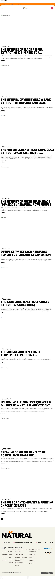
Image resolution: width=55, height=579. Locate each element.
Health (9, 46)
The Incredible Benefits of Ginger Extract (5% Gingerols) (25, 303)
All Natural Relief (3, 0)
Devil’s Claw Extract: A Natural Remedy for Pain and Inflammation (26, 253)
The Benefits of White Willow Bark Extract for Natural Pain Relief (26, 101)
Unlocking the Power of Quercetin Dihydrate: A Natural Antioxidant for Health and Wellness (26, 405)
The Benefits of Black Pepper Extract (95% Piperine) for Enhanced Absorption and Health (25, 53)
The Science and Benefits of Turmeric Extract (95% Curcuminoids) (21, 355)
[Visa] (42, 573)
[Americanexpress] (47, 573)
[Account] (28, 576)
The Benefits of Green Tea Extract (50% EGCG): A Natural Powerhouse (26, 203)
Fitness (4, 46)
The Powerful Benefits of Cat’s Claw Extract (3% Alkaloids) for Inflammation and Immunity (27, 153)
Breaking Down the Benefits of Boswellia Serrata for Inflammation (23, 455)
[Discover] (50, 573)
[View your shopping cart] (52, 8)
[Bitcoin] (52, 573)
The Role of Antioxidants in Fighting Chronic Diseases (27, 504)
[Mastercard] (44, 573)
